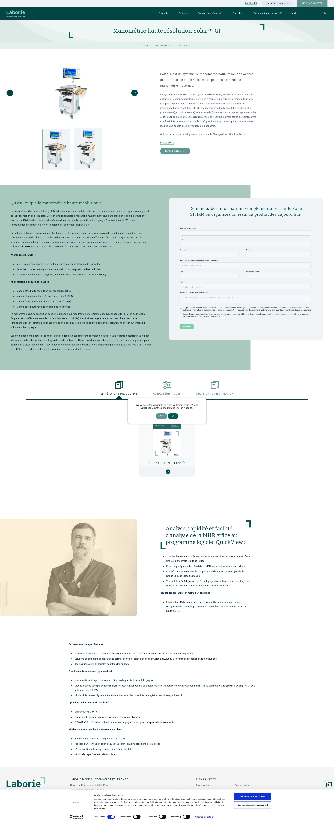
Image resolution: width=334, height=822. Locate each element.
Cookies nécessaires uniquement (253, 805)
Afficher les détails (204, 817)
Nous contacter (312, 3)
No (173, 416)
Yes (161, 416)
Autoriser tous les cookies (253, 796)
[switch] (137, 817)
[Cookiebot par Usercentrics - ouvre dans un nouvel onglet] (76, 817)
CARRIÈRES (251, 3)
